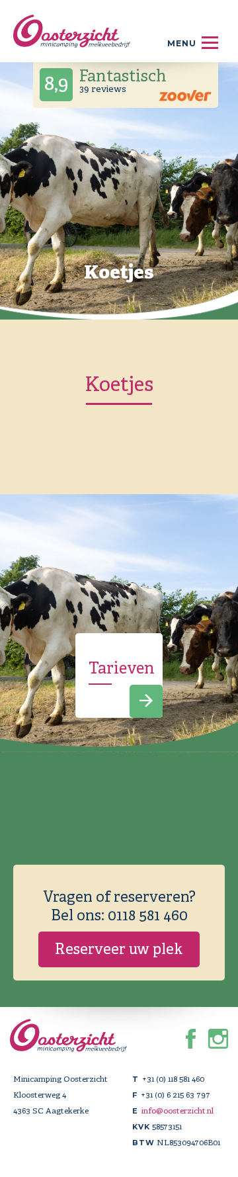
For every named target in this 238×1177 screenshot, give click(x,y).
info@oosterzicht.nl (177, 1111)
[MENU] (210, 42)
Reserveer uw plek (119, 949)
